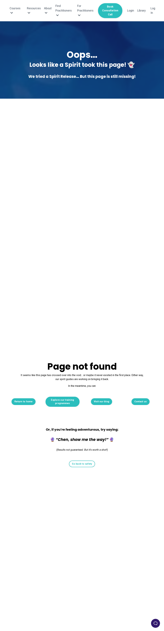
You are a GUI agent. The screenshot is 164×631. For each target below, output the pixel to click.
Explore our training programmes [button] (62, 402)
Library (141, 10)
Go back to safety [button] (82, 464)
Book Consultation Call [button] (110, 10)
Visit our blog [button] (101, 401)
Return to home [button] (23, 401)
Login (130, 10)
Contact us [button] (140, 401)
